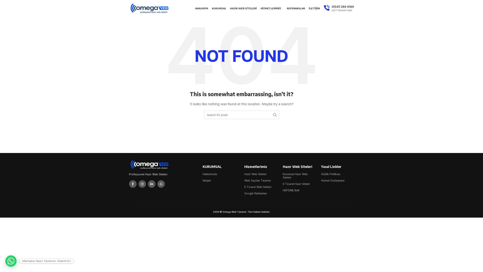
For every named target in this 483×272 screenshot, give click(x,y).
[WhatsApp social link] (161, 184)
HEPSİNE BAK (291, 190)
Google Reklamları (255, 193)
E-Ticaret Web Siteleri (257, 187)
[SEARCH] (275, 114)
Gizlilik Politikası (330, 174)
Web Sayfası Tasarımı (257, 180)
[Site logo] (150, 8)
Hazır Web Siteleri (255, 174)
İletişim (207, 180)
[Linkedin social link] (151, 184)
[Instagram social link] (142, 184)
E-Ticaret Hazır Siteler (296, 183)
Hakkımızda (210, 174)
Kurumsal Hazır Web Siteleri (295, 175)
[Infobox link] (339, 8)
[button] (11, 261)
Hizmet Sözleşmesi (333, 180)
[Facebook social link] (133, 184)
